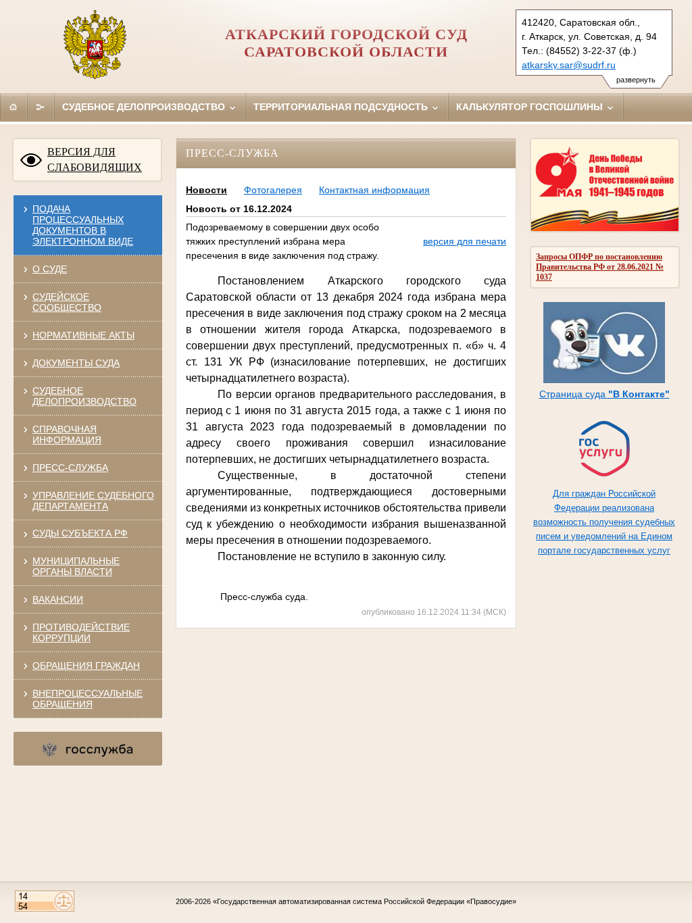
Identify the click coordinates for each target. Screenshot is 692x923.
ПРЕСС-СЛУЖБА (70, 467)
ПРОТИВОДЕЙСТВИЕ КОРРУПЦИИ (81, 632)
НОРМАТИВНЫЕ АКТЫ (83, 335)
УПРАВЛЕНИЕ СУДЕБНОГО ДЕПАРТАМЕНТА (93, 501)
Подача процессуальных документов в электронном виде (82, 225)
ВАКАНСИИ (57, 599)
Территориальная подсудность (341, 106)
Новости (206, 189)
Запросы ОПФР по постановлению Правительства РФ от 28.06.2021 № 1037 (600, 267)
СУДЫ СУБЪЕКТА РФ (80, 533)
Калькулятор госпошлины (531, 106)
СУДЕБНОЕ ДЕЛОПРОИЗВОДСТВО (84, 396)
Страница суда (604, 394)
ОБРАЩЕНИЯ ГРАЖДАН (86, 665)
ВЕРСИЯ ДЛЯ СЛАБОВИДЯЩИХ (94, 159)
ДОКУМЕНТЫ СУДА (76, 362)
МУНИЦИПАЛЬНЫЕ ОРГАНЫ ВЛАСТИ (76, 566)
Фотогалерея (273, 189)
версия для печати (464, 241)
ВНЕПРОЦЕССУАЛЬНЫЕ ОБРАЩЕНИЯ (87, 698)
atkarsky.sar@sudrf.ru (569, 64)
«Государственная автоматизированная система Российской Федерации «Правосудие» (364, 901)
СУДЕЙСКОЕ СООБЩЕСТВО (66, 302)
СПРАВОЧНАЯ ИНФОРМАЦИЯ (66, 434)
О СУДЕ (49, 269)
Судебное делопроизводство (145, 106)
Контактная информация (374, 189)
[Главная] (13, 106)
